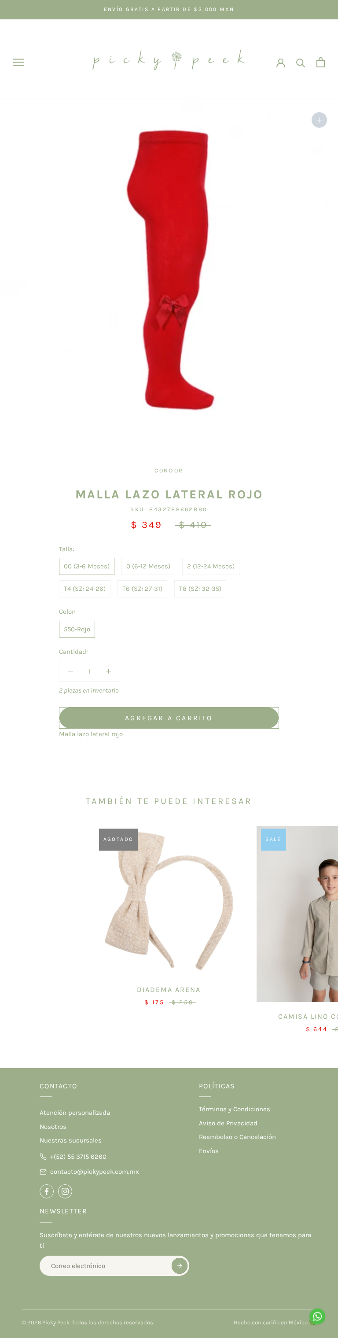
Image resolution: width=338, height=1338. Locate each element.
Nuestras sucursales (71, 1140)
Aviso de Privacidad (228, 1123)
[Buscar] (300, 62)
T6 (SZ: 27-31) (142, 589)
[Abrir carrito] (320, 62)
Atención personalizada (75, 1113)
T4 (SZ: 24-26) (85, 589)
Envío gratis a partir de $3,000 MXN (169, 9)
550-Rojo (77, 629)
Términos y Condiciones (234, 1109)
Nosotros (53, 1127)
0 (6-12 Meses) (148, 566)
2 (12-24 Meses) (211, 566)
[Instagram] (65, 1191)
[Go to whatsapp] (317, 1316)
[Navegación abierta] (18, 62)
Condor (169, 470)
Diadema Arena (169, 989)
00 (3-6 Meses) (87, 566)
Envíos (209, 1151)
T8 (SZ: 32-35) (200, 589)
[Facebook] (47, 1191)
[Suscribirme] (179, 1266)
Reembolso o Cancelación (237, 1137)
